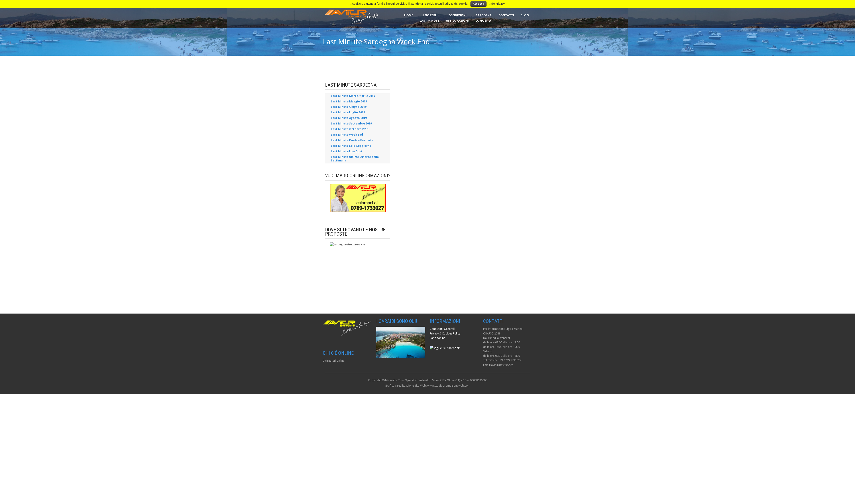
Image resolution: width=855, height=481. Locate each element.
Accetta (478, 3)
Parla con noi (438, 338)
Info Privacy (497, 3)
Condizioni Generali (442, 328)
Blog (525, 15)
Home (408, 15)
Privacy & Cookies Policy (445, 333)
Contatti (506, 15)
